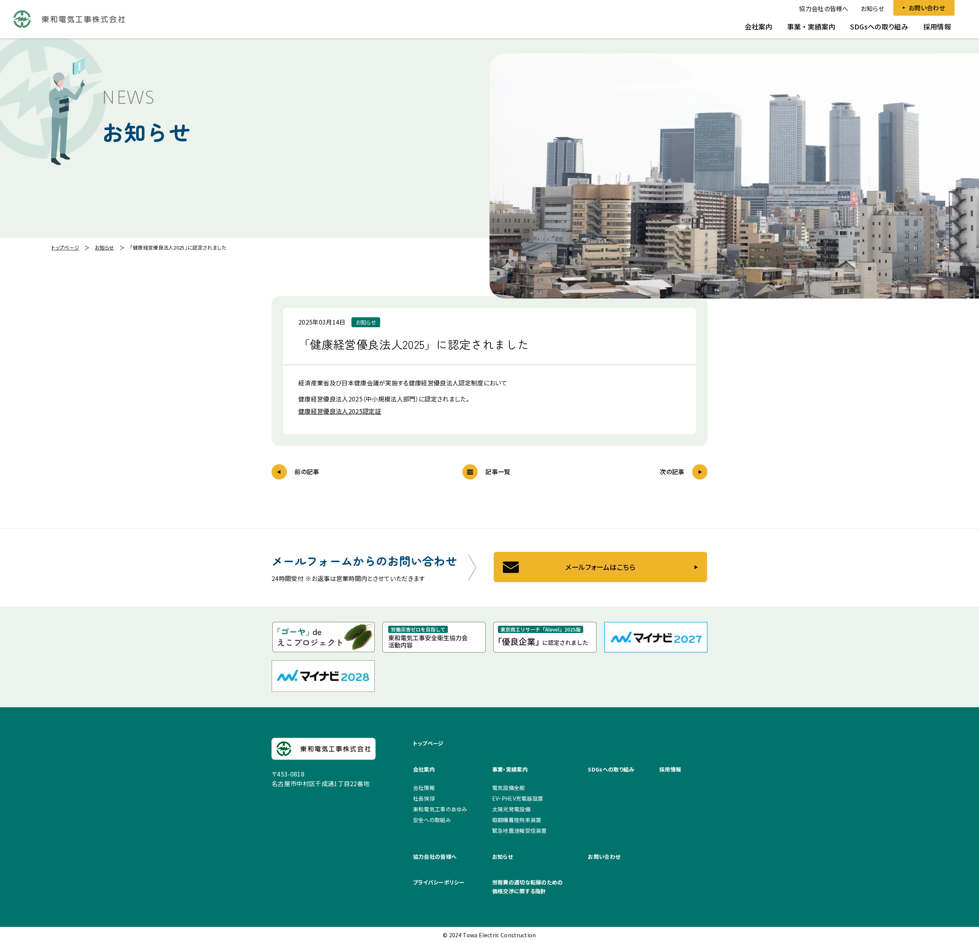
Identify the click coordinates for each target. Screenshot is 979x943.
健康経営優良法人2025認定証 (339, 411)
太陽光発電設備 (511, 809)
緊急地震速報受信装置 (519, 830)
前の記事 (306, 471)
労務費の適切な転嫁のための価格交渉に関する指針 (527, 886)
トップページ (428, 743)
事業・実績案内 (510, 769)
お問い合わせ (604, 856)
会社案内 (424, 769)
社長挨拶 (424, 798)
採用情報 (670, 769)
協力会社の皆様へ (824, 8)
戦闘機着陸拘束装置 (517, 820)
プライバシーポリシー (439, 882)
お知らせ (872, 8)
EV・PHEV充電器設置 (517, 798)
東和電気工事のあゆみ (440, 809)
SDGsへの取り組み (611, 769)
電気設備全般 (508, 787)
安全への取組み (432, 820)
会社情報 (424, 787)
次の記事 (672, 471)
